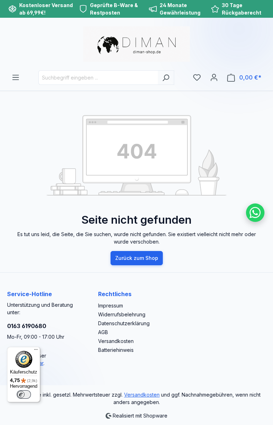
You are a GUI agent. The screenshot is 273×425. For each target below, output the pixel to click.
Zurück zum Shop (136, 258)
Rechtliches (115, 294)
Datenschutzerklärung (124, 323)
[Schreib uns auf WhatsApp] (255, 212)
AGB (103, 332)
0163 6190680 (26, 325)
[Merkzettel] (196, 77)
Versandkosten (116, 341)
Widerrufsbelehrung (121, 314)
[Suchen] (165, 77)
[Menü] (15, 77)
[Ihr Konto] (214, 77)
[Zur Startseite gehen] (136, 44)
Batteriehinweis (116, 350)
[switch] (24, 394)
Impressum (110, 306)
